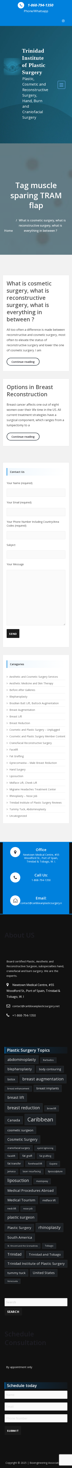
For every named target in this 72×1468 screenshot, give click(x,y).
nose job (28, 1208)
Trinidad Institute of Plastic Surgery (36, 1263)
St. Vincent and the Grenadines (22, 1246)
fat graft (27, 1156)
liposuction (18, 1180)
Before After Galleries (22, 690)
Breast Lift (15, 716)
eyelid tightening (45, 1148)
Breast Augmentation (22, 710)
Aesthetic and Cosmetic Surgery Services (33, 676)
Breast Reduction (19, 723)
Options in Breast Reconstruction (30, 390)
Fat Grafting (16, 756)
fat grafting (45, 1156)
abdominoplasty (21, 1059)
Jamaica (11, 1171)
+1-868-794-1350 (24, 1015)
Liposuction (16, 776)
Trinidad (14, 1254)
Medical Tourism (21, 1200)
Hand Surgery (17, 769)
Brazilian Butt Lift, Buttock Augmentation (34, 703)
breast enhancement (18, 1088)
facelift (11, 1156)
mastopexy (42, 1181)
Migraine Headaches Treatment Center (32, 789)
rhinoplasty (49, 1227)
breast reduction (23, 1108)
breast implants (47, 1088)
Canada (13, 1120)
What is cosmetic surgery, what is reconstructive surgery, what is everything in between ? (42, 225)
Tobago (49, 1245)
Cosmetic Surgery (22, 1139)
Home (8, 231)
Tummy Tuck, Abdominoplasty (27, 809)
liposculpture (55, 1171)
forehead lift (35, 1163)
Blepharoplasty (18, 696)
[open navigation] (61, 84)
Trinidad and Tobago (45, 1254)
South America (19, 1237)
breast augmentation (43, 1079)
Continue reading (25, 362)
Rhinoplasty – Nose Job (23, 796)
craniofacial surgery (18, 1148)
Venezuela (12, 1281)
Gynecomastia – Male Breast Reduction (33, 763)
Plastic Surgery (19, 1227)
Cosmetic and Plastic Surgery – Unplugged (34, 729)
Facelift (13, 749)
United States (44, 1273)
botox (11, 1079)
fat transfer (14, 1163)
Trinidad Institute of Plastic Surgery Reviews (35, 802)
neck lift (11, 1208)
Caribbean (40, 1119)
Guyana (53, 1163)
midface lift (49, 1200)
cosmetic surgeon (20, 1130)
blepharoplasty (19, 1069)
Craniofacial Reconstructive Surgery (30, 743)
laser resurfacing (32, 1171)
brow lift (51, 1108)
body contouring (50, 1069)
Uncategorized (18, 816)
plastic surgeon (21, 1217)
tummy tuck (16, 1273)
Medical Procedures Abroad (30, 1190)
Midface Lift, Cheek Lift (23, 782)
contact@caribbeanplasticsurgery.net (36, 1006)
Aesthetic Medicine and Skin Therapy (31, 683)
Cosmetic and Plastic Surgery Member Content (37, 736)
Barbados (48, 1060)
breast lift (15, 1097)
